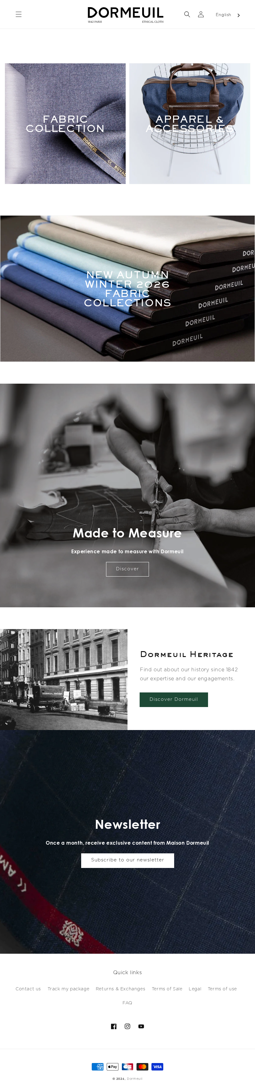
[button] (19, 14)
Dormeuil (134, 1078)
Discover (127, 569)
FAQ (127, 1003)
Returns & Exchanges (120, 989)
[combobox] (228, 15)
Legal (195, 989)
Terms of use (222, 989)
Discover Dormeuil (174, 699)
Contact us (28, 989)
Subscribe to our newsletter (127, 860)
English (223, 15)
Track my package (69, 989)
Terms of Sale (167, 989)
